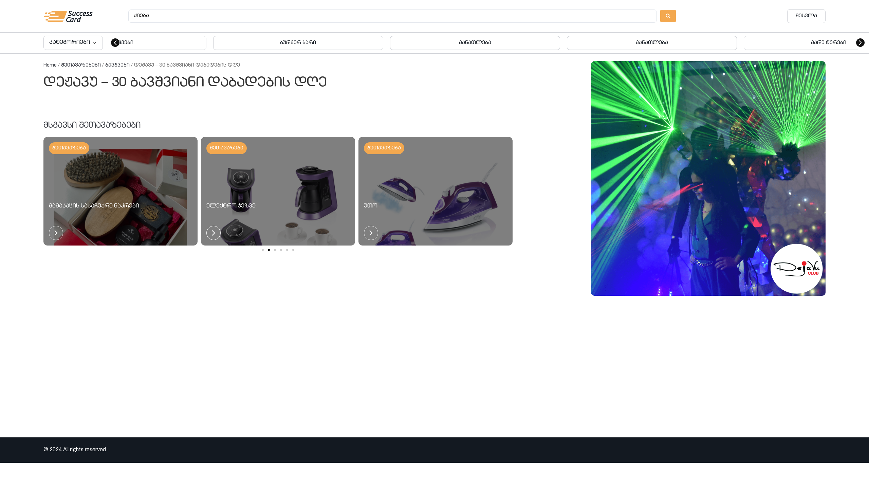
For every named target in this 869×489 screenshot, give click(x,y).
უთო (370, 206)
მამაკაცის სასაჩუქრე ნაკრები (94, 206)
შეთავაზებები (81, 65)
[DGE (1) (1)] (708, 178)
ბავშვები (117, 65)
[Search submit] (668, 16)
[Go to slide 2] (269, 250)
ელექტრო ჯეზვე (231, 206)
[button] (115, 42)
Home (50, 65)
